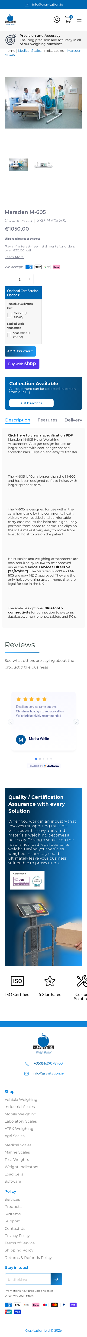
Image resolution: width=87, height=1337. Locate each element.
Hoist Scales (54, 51)
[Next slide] (76, 722)
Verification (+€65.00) (21, 335)
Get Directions (31, 403)
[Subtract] (10, 279)
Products (13, 1206)
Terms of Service (20, 1243)
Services (12, 1199)
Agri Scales (15, 1136)
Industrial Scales (20, 1107)
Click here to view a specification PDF (40, 435)
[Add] (29, 279)
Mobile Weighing (20, 1114)
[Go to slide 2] (40, 759)
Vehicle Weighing (21, 1099)
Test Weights (17, 1159)
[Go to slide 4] (47, 759)
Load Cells (14, 1174)
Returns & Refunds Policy (28, 1257)
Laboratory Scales (21, 1121)
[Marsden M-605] (18, 164)
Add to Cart (20, 351)
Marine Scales (17, 1152)
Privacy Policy (17, 1235)
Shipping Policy (19, 1250)
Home (10, 51)
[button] (57, 19)
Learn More (14, 257)
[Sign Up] (56, 1279)
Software (13, 1181)
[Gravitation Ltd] (14, 24)
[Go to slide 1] (36, 759)
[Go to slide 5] (51, 759)
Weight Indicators (21, 1167)
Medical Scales (18, 1145)
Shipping (9, 238)
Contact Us (15, 1228)
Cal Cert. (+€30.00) (20, 315)
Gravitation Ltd (18, 220)
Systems (13, 1214)
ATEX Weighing (19, 1128)
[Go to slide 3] (43, 759)
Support (12, 1221)
